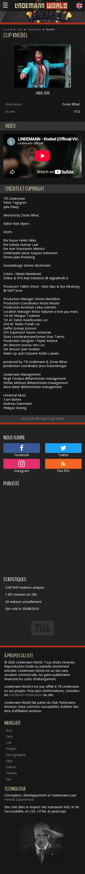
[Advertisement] (42, 530)
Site (8, 779)
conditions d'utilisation (25, 695)
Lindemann (34, 29)
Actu (9, 730)
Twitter (63, 455)
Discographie (16, 755)
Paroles (11, 773)
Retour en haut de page (42, 419)
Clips (20, 29)
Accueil (7, 29)
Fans (9, 736)
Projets (11, 748)
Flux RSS (63, 471)
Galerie (11, 767)
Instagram (21, 471)
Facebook (21, 455)
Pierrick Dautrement (19, 799)
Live (9, 742)
